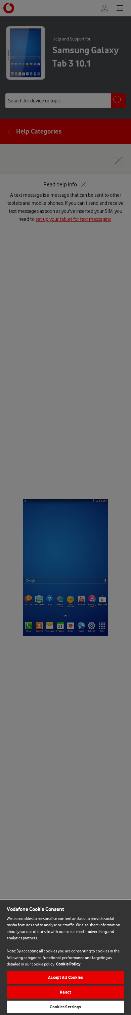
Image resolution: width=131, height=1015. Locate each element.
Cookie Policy (68, 963)
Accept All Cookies (65, 977)
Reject (66, 992)
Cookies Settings (65, 1006)
